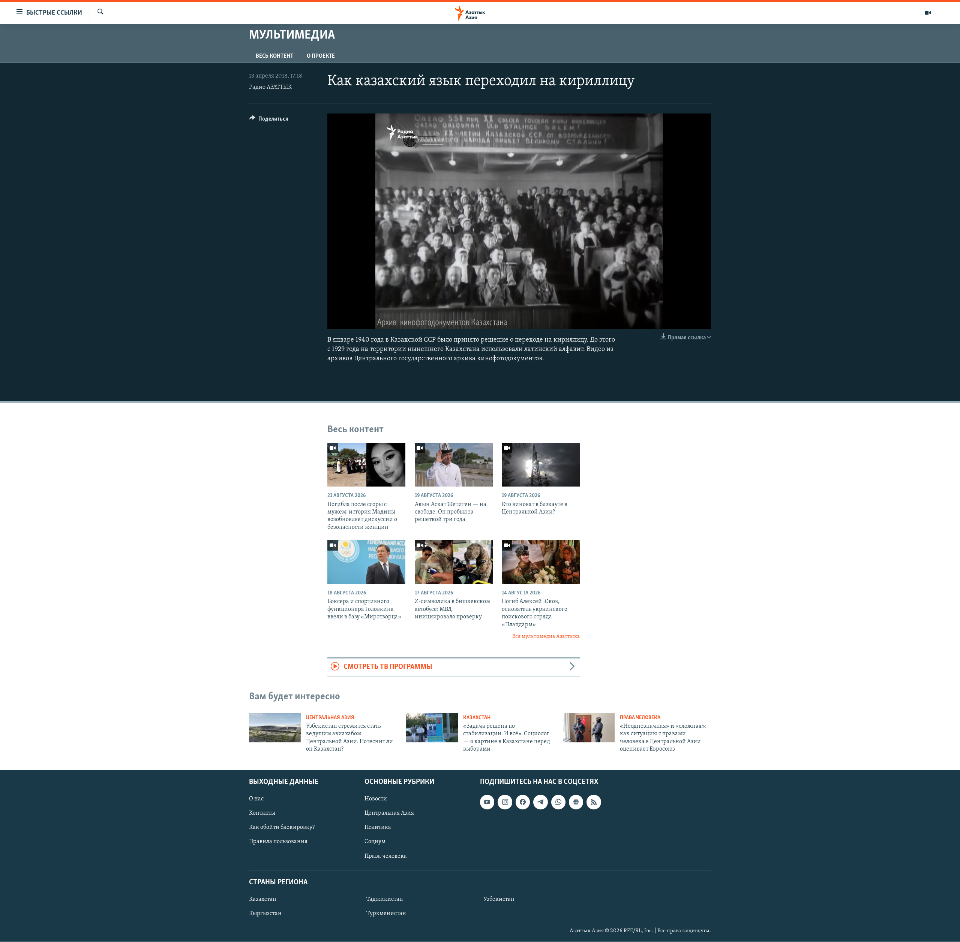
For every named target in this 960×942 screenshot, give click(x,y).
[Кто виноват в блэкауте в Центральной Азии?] (541, 465)
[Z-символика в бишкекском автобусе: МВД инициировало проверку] (454, 562)
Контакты (262, 814)
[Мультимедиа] (927, 12)
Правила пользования (278, 842)
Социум (375, 842)
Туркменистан (386, 914)
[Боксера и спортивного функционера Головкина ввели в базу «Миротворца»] (366, 562)
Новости (375, 799)
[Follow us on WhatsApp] (558, 802)
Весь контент (274, 56)
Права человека (640, 718)
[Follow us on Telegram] (540, 802)
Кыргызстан (265, 914)
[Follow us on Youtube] (487, 802)
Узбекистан (498, 899)
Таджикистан (384, 899)
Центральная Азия (330, 718)
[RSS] (593, 802)
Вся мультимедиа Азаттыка (546, 636)
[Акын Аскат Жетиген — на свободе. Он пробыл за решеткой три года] (454, 465)
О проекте (321, 56)
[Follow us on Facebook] (523, 802)
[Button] (268, 120)
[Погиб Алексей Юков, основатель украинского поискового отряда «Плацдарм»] (541, 562)
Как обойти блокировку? (282, 828)
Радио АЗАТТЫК (270, 87)
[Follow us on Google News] (576, 802)
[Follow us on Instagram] (505, 802)
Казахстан (476, 718)
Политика (377, 828)
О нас (256, 799)
